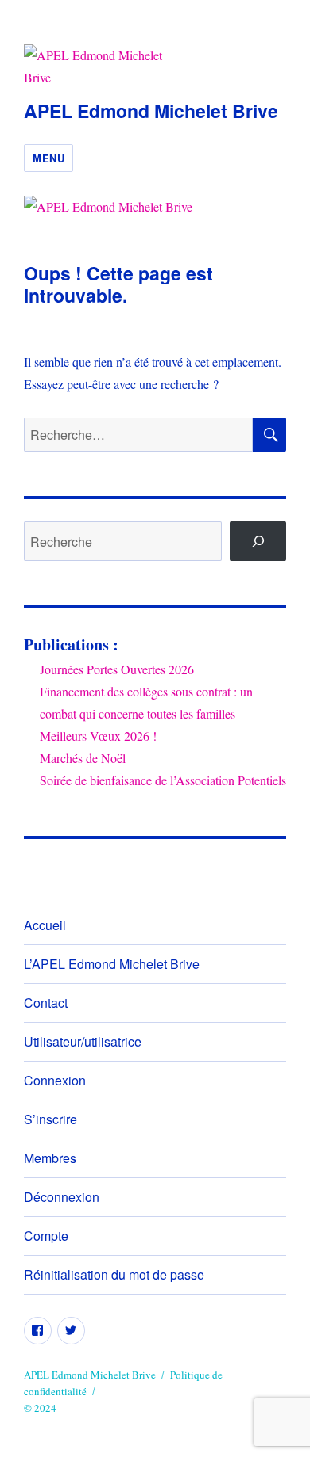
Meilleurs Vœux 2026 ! (98, 735)
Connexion (55, 1080)
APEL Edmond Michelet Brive (151, 110)
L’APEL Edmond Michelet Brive (112, 964)
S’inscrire (50, 1119)
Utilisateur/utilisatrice (82, 1041)
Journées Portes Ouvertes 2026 (117, 669)
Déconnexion (61, 1197)
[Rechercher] (258, 540)
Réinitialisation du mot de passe (114, 1274)
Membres (50, 1158)
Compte (46, 1235)
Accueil (45, 925)
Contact (46, 1003)
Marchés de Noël (83, 757)
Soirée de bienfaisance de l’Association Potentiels (163, 780)
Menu (48, 158)
